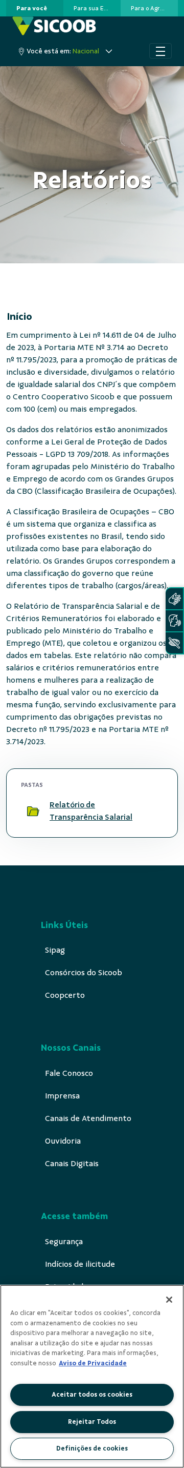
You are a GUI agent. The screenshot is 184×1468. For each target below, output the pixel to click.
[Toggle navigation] (160, 51)
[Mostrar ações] (151, 811)
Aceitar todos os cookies (92, 1394)
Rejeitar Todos (92, 1421)
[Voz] (174, 620)
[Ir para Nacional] (54, 25)
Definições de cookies (92, 1448)
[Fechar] (169, 1299)
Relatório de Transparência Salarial (91, 811)
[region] (92, 1376)
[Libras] (174, 598)
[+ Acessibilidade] (174, 642)
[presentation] (34, 8)
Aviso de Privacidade (93, 1363)
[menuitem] (31, 8)
